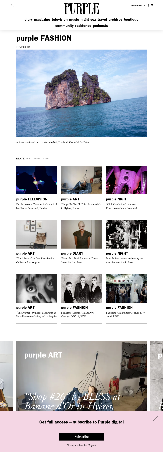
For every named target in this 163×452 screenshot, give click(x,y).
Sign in (92, 445)
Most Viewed (33, 158)
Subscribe (81, 436)
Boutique (131, 19)
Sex (93, 19)
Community (64, 25)
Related (20, 158)
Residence (83, 25)
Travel (102, 19)
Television (60, 19)
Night (85, 19)
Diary (29, 19)
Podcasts (100, 25)
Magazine (42, 19)
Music (74, 19)
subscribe (136, 5)
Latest (45, 158)
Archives (115, 19)
